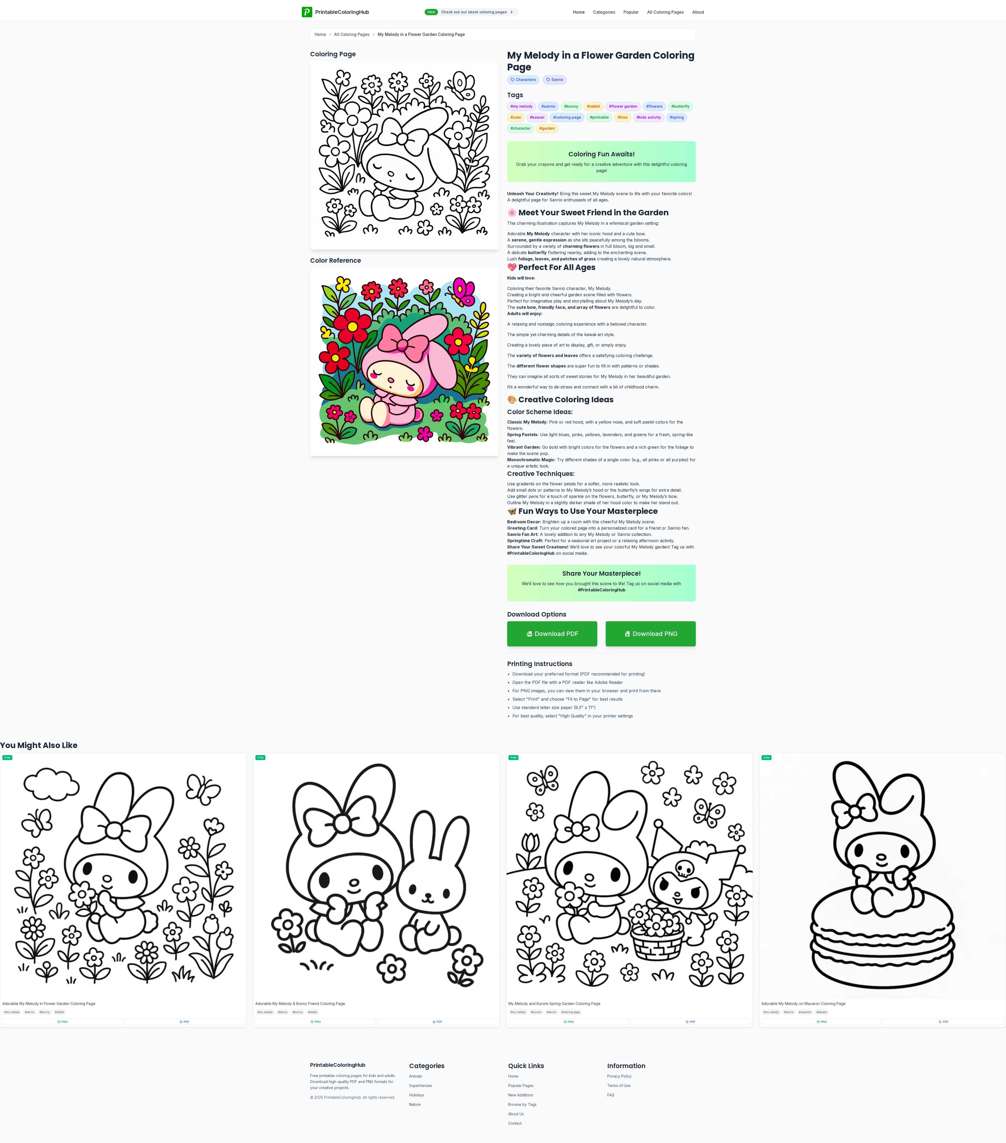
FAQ (610, 1095)
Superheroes (420, 1085)
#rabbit (59, 1012)
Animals (415, 1076)
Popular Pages (521, 1085)
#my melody (12, 1012)
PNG (65, 1022)
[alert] (471, 12)
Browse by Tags (522, 1104)
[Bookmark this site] (991, 1112)
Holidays (416, 1095)
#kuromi (536, 1012)
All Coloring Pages (665, 12)
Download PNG (655, 634)
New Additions (520, 1095)
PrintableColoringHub (337, 1065)
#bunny (45, 1012)
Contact (515, 1123)
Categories (604, 12)
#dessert (822, 1012)
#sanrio (29, 1012)
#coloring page (570, 1012)
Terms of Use (619, 1085)
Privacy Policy (619, 1076)
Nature (415, 1104)
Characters (526, 79)
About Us (516, 1114)
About (698, 12)
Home (579, 12)
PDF (186, 1022)
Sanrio (557, 79)
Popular (631, 12)
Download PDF (556, 634)
